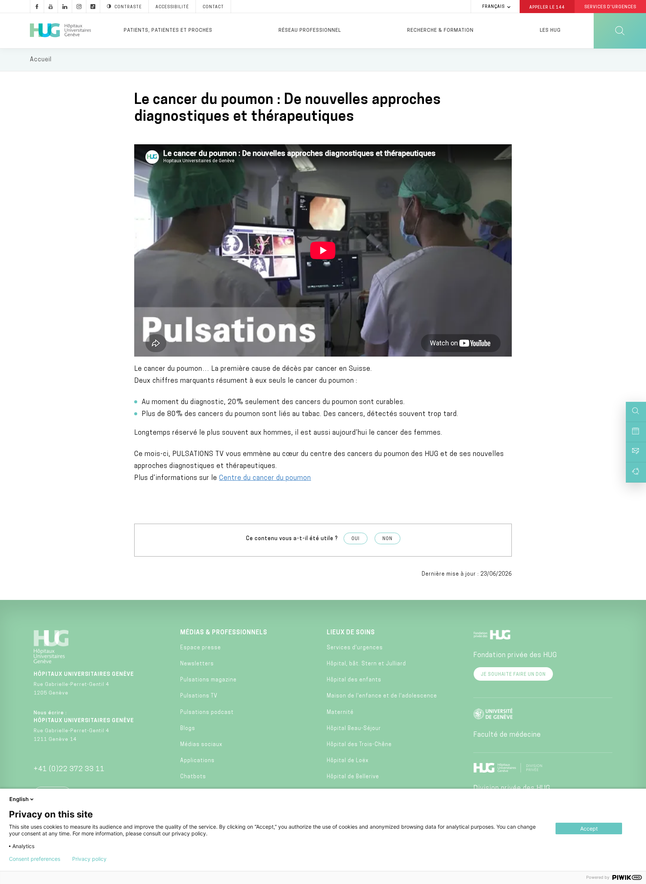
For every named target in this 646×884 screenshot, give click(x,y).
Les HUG (550, 30)
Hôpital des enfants (354, 680)
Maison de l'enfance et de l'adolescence (382, 696)
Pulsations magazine (208, 680)
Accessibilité (172, 7)
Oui (355, 539)
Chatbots (193, 777)
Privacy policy (89, 859)
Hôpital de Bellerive (353, 777)
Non (387, 539)
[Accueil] (60, 30)
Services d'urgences (355, 648)
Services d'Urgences (610, 7)
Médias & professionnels (223, 633)
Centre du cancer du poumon (265, 478)
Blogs (187, 728)
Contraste (128, 7)
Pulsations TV (199, 696)
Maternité (340, 712)
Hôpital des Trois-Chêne (359, 745)
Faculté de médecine (507, 735)
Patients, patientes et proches (168, 30)
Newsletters (197, 664)
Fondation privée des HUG (515, 655)
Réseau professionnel (310, 30)
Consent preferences (34, 859)
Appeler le (547, 7)
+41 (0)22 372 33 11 (69, 769)
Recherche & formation (440, 30)
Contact (213, 7)
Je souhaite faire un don (513, 674)
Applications (197, 761)
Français (493, 7)
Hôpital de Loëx (348, 761)
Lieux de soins (351, 633)
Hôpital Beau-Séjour (354, 728)
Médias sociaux (201, 745)
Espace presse (200, 648)
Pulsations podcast (207, 712)
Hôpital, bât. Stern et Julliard (366, 664)
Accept (589, 828)
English (19, 799)
